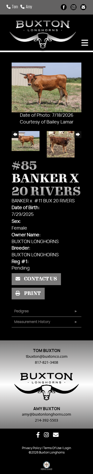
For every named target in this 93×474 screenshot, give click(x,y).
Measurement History (32, 322)
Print (32, 293)
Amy (29, 7)
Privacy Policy (31, 448)
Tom (15, 7)
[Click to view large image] (46, 87)
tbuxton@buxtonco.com (46, 356)
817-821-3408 (46, 362)
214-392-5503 (46, 420)
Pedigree (21, 311)
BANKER (20, 201)
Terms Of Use (52, 448)
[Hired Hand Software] (46, 467)
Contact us (40, 279)
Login (67, 448)
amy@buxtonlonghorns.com (46, 414)
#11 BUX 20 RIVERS (54, 201)
